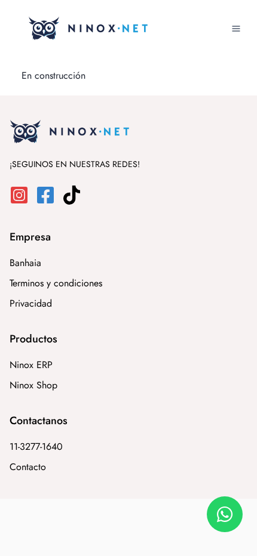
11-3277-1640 (36, 446)
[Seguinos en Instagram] (23, 201)
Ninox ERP (31, 365)
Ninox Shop (33, 385)
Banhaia (25, 263)
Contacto (28, 467)
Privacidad (31, 303)
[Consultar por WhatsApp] (225, 514)
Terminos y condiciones (56, 283)
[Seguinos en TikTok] (75, 201)
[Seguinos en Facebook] (49, 201)
